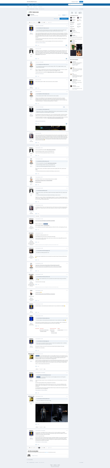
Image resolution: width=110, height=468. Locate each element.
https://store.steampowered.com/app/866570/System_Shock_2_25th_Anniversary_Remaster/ (48, 266)
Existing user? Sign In (75, 1)
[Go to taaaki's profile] (71, 68)
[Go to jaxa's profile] (31, 65)
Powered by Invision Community (55, 466)
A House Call (52, 331)
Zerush (31, 48)
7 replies (76, 83)
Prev (29, 22)
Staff (31, 6)
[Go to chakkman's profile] (31, 29)
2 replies (76, 65)
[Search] (82, 4)
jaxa (31, 62)
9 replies (76, 89)
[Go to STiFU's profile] (31, 293)
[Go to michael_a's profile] (31, 151)
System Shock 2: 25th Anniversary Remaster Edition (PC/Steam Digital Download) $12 (47, 265)
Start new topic (56, 18)
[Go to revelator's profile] (31, 136)
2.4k (31, 69)
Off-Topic (36, 15)
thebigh (31, 315)
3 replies (76, 77)
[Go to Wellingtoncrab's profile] (31, 357)
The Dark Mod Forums (32, 1)
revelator (31, 133)
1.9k (31, 226)
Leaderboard (40, 6)
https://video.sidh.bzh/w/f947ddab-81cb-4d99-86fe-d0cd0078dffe (45, 220)
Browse (29, 4)
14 (31, 22)
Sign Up (81, 1)
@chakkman (37, 355)
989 (31, 361)
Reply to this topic (64, 18)
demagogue (31, 233)
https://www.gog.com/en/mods (51, 149)
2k (31, 140)
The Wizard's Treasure (43, 331)
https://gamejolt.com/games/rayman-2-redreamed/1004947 (43, 180)
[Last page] (46, 22)
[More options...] (67, 25)
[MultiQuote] (36, 45)
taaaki (73, 67)
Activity (32, 4)
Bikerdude (32, 14)
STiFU (31, 290)
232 (31, 56)
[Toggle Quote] (36, 64)
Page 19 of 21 (49, 22)
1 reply (76, 71)
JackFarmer (31, 218)
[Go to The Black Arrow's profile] (71, 80)
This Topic (78, 4)
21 (42, 22)
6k (31, 240)
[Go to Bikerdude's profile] (29, 15)
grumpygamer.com (46, 225)
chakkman (31, 25)
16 (34, 22)
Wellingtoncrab (31, 353)
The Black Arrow (74, 79)
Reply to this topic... (35, 455)
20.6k (31, 114)
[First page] (28, 22)
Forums (28, 6)
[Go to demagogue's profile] (31, 236)
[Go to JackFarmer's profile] (31, 222)
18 (37, 22)
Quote (38, 45)
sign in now (46, 452)
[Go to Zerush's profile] (31, 52)
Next (44, 22)
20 (40, 22)
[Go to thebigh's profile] (31, 319)
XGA (56, 70)
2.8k (31, 311)
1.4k (31, 323)
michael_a (31, 147)
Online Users (35, 6)
